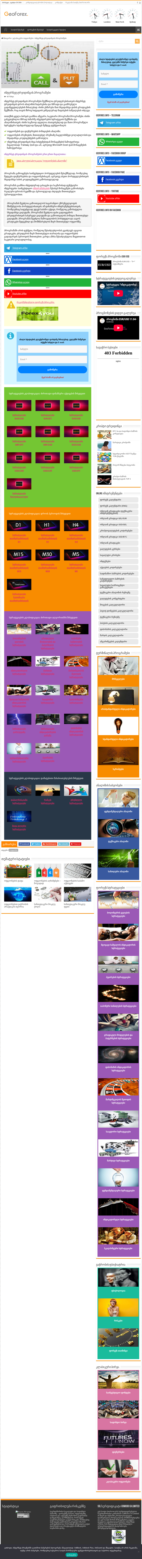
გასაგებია (71, 1555)
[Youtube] (140, 2)
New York (120, 22)
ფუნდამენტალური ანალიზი (118, 811)
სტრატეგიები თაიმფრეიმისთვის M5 (76, 567)
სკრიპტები (118, 769)
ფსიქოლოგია (118, 1290)
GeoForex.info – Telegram (108, 115)
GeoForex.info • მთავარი (5, 29)
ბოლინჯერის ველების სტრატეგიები (19, 641)
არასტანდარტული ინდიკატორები (118, 709)
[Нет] (138, 1551)
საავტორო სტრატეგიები (118, 1131)
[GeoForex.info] (16, 13)
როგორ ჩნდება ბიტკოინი (124, 465)
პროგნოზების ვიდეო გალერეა (116, 313)
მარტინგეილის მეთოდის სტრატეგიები (76, 673)
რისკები (118, 1320)
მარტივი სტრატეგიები (118, 1160)
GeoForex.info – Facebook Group (111, 153)
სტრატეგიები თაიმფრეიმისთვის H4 (76, 538)
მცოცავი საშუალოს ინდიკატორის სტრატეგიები (19, 702)
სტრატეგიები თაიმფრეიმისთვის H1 (47, 538)
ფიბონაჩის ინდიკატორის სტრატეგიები (76, 731)
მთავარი (7, 38)
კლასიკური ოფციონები (23, 38)
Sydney (133, 22)
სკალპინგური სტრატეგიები (118, 1248)
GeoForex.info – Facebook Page (110, 172)
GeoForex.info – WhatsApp (108, 134)
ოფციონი (13, 850)
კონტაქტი (59, 2)
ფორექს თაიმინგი (118, 1351)
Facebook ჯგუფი (20, 259)
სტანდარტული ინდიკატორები (118, 739)
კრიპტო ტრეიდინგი (109, 426)
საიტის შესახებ (17, 30)
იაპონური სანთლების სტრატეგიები (76, 641)
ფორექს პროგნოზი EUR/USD (112, 256)
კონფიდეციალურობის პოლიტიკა (39, 2)
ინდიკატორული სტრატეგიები (118, 1219)
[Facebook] (137, 2)
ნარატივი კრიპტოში (121, 442)
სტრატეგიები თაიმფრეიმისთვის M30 (47, 567)
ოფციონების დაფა (13, 881)
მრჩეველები (118, 679)
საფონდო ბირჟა (118, 1422)
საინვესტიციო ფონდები (118, 1392)
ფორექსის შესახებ (35, 30)
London (107, 22)
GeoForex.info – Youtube (107, 191)
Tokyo (94, 22)
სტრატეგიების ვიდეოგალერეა (116, 278)
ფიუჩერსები (118, 1452)
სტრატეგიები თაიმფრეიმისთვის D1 (19, 538)
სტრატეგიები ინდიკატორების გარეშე (48, 732)
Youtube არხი (19, 293)
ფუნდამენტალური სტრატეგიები (118, 1190)
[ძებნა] (137, 41)
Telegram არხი (19, 248)
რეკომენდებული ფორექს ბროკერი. (35, 302)
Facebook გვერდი (21, 271)
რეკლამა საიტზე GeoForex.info (77, 2)
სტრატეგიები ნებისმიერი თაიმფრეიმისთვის (19, 597)
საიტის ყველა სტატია (56, 30)
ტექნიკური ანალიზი (118, 841)
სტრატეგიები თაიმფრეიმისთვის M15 (19, 567)
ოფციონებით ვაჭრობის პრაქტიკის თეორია (16, 905)
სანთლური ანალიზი (118, 871)
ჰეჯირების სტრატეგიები (118, 977)
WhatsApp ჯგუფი (20, 282)
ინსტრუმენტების (41, 188)
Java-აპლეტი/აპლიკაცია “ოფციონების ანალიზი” (42, 160)
